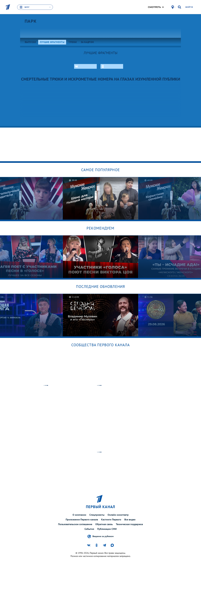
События (89, 528)
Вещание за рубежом (103, 536)
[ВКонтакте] (85, 66)
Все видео (130, 519)
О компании (79, 514)
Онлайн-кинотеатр (118, 514)
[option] (100, 198)
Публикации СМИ (107, 528)
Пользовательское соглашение (75, 524)
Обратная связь (104, 524)
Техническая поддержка (129, 524)
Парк (30, 21)
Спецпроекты (96, 514)
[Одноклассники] (111, 66)
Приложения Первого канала (82, 519)
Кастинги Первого (111, 519)
